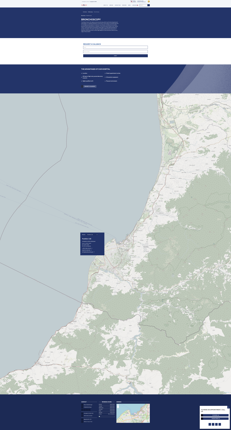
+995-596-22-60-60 (88, 415)
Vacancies (87, 3)
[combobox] (92, 234)
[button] (112, 243)
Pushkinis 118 (215, 415)
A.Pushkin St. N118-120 (88, 413)
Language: (134, 5)
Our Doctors (118, 5)
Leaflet (224, 392)
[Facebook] (210, 424)
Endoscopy (90, 11)
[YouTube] (216, 424)
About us (106, 5)
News (129, 5)
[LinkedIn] (219, 424)
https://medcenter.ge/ (88, 404)
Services (111, 5)
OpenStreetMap (227, 392)
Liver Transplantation (89, 3)
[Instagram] (213, 424)
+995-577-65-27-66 (88, 421)
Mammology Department (106, 3)
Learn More (131, 3)
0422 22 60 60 (86, 250)
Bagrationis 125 (216, 418)
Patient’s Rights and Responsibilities (107, 3)
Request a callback (90, 86)
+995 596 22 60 (86, 248)
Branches (124, 5)
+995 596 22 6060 (93, 1)
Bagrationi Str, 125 (87, 419)
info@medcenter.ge (87, 252)
